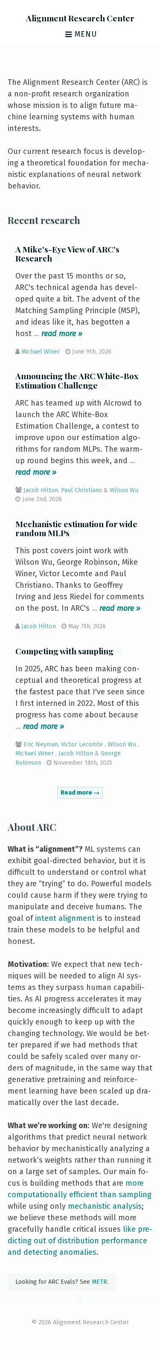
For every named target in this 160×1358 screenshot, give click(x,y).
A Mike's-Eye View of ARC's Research (67, 254)
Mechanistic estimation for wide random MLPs (76, 528)
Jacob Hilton (40, 490)
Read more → (80, 792)
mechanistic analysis (105, 1206)
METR (99, 1281)
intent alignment (65, 918)
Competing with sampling (65, 650)
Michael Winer (40, 351)
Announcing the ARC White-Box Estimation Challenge (76, 380)
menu (84, 34)
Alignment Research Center (80, 17)
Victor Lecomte (82, 744)
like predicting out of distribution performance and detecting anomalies (80, 1241)
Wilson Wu (124, 490)
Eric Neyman (40, 744)
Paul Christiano (81, 490)
